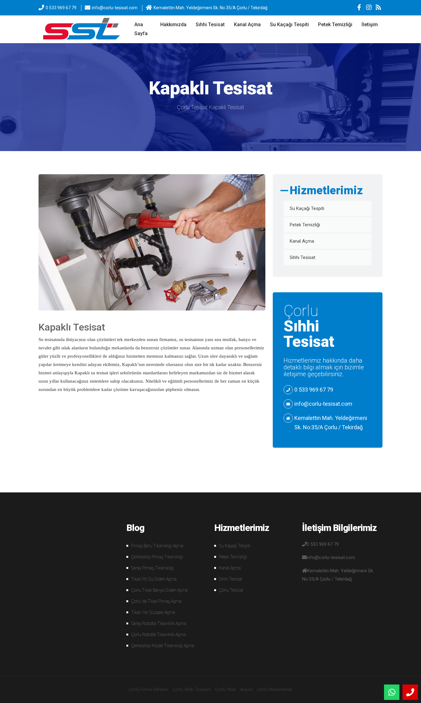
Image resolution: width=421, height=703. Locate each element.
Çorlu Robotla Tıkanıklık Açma (158, 634)
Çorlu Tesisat (192, 107)
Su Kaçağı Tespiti (289, 24)
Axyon (246, 689)
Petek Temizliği (335, 24)
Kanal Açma (247, 24)
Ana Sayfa (141, 29)
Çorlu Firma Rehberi (148, 689)
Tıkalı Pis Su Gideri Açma (154, 579)
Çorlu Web (225, 689)
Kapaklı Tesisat (226, 107)
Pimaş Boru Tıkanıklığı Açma (157, 545)
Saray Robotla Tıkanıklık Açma (158, 623)
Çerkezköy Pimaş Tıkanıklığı (157, 556)
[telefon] (410, 692)
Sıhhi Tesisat (210, 24)
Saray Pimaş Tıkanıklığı (152, 567)
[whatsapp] (391, 692)
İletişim (370, 24)
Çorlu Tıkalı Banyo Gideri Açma (159, 590)
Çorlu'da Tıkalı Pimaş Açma (156, 601)
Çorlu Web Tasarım (192, 689)
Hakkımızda (173, 24)
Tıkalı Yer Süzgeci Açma (153, 612)
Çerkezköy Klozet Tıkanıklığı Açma (162, 645)
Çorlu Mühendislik (274, 689)
